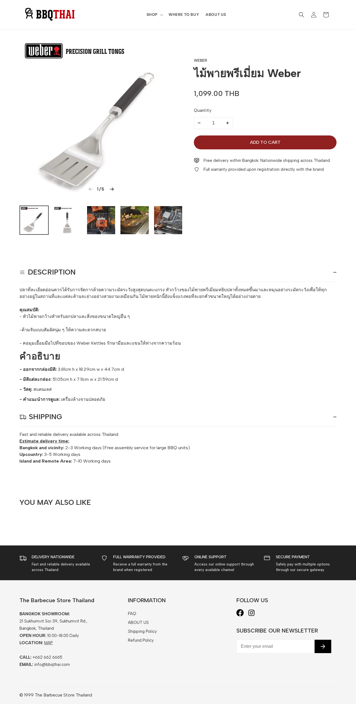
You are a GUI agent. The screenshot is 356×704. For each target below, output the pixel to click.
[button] (154, 14)
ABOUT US (138, 622)
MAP (48, 642)
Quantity (202, 110)
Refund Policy (141, 640)
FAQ (132, 613)
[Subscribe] (323, 646)
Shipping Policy (142, 631)
